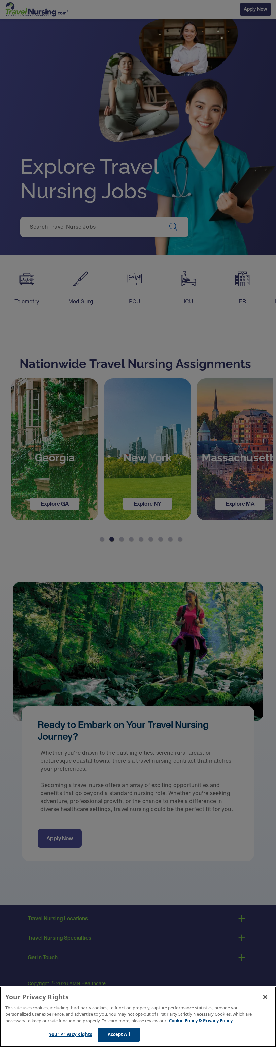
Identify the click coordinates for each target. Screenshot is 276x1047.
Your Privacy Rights (70, 1034)
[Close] (265, 997)
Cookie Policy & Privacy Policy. (201, 1021)
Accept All (119, 1034)
